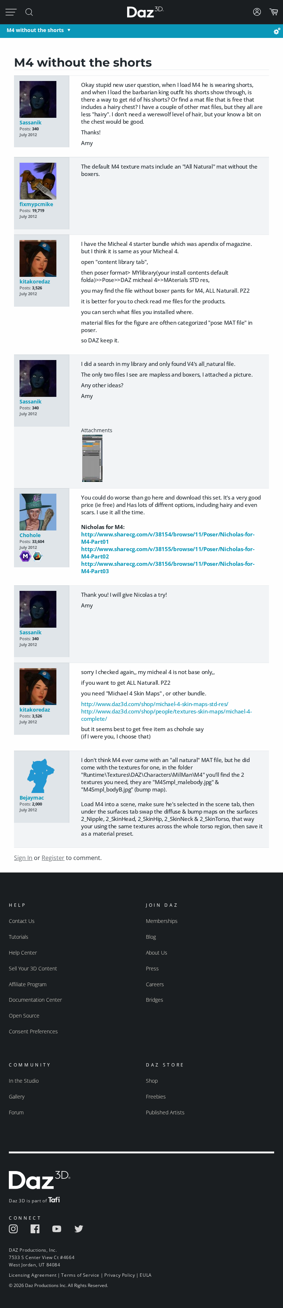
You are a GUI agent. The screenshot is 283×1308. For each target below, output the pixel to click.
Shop (152, 1080)
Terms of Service (80, 1275)
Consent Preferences (33, 1031)
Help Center (23, 952)
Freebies (156, 1096)
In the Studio (24, 1080)
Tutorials (18, 936)
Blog (151, 936)
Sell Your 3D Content (33, 968)
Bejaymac (32, 797)
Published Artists (165, 1112)
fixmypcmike (36, 204)
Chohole (30, 535)
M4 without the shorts (35, 30)
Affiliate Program (27, 984)
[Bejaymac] (42, 775)
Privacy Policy (119, 1275)
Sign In (23, 858)
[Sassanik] (42, 100)
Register (53, 858)
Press (152, 968)
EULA (145, 1275)
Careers (155, 984)
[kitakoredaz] (42, 259)
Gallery (16, 1096)
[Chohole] (42, 513)
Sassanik (31, 122)
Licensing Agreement (32, 1275)
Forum (16, 1112)
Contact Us (22, 920)
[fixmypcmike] (42, 182)
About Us (156, 952)
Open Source (24, 1015)
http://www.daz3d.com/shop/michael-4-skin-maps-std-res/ (154, 704)
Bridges (154, 999)
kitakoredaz (35, 281)
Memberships (162, 920)
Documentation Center (35, 999)
